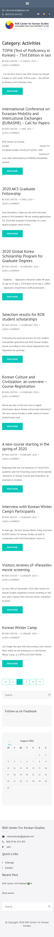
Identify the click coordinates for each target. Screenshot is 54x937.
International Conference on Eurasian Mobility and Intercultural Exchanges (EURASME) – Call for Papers (26, 116)
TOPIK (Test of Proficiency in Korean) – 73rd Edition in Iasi (26, 52)
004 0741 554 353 (13, 14)
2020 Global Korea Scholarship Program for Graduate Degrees (22, 256)
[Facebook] (49, 14)
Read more (12, 91)
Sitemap (9, 862)
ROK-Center (11, 61)
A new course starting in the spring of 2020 (25, 446)
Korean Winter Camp (19, 627)
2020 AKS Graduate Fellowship (18, 191)
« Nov (9, 741)
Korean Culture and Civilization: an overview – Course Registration (24, 382)
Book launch (8, 893)
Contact (9, 867)
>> (40, 681)
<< (6, 681)
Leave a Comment (11, 65)
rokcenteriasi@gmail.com (17, 10)
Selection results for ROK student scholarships (23, 316)
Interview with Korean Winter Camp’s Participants (27, 509)
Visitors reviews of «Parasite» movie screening (27, 567)
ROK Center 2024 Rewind (14, 883)
